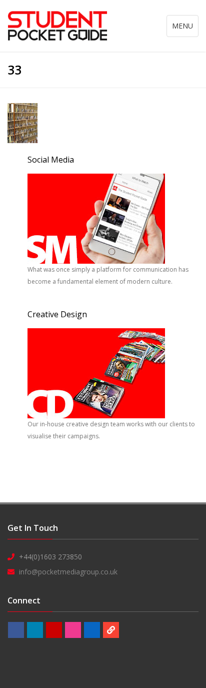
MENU (185, 29)
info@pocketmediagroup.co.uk (68, 571)
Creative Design (57, 314)
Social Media (51, 159)
